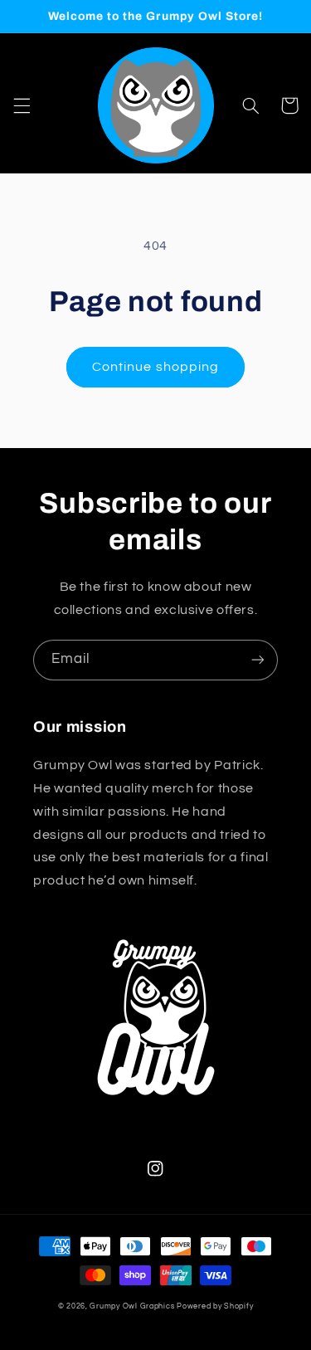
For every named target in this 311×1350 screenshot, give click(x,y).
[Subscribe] (258, 660)
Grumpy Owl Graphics (132, 1306)
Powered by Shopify (215, 1306)
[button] (21, 105)
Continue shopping (155, 366)
